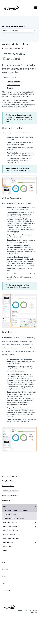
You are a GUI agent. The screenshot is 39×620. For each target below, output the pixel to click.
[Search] (35, 30)
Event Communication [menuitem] (11, 526)
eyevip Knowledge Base (10, 44)
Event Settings (24, 287)
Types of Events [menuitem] (11, 514)
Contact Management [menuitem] (11, 538)
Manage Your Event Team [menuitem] (14, 518)
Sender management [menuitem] (10, 530)
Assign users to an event (10, 495)
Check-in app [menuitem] (8, 542)
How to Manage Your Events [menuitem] (16, 510)
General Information (14, 82)
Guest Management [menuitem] (10, 522)
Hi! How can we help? (13, 26)
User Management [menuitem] (10, 534)
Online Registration (13, 85)
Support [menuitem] (6, 550)
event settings (24, 170)
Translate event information (10, 491)
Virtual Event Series (8, 486)
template (23, 207)
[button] (35, 506)
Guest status (22, 405)
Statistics (10, 88)
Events (25, 44)
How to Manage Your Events (12, 48)
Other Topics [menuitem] (7, 546)
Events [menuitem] (5, 506)
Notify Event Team (8, 481)
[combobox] (17, 30)
